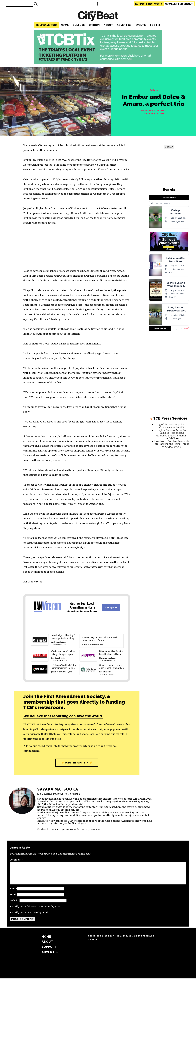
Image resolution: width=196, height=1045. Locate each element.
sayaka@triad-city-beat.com (84, 829)
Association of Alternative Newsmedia (127, 820)
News (65, 25)
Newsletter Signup (179, 4)
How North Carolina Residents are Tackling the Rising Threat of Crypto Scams (171, 444)
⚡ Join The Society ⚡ (76, 762)
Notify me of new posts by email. (30, 912)
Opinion (94, 25)
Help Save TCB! (46, 25)
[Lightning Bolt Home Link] (98, 4)
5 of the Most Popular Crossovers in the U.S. (171, 426)
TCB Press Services (170, 418)
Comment (16, 859)
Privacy (92, 940)
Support (148, 4)
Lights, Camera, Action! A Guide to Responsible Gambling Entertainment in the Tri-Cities (171, 434)
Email (13, 894)
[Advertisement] (169, 491)
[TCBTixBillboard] (98, 62)
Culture (79, 25)
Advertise (124, 25)
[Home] (98, 16)
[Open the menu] (3, 4)
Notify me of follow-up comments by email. (37, 906)
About (108, 25)
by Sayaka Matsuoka (153, 111)
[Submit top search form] (35, 4)
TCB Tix (155, 25)
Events (140, 25)
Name (13, 888)
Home (46, 936)
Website (14, 900)
